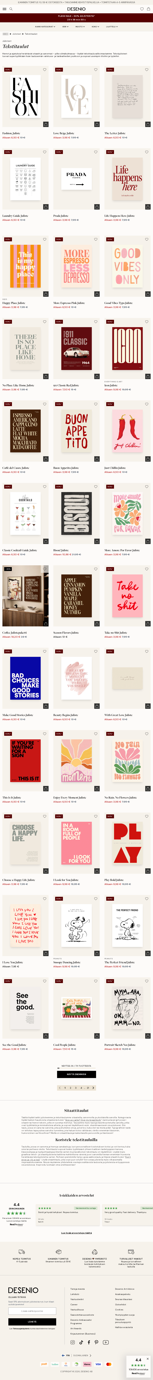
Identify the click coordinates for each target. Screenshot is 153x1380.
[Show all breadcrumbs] (5, 34)
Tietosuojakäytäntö (21, 1328)
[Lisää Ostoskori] (46, 124)
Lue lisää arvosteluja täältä (76, 1233)
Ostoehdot (120, 1304)
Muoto (79, 26)
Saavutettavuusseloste (82, 1315)
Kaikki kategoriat (44, 26)
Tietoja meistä (78, 1289)
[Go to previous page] (59, 1088)
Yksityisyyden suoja (125, 1315)
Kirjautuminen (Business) (83, 1334)
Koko (94, 26)
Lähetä (32, 1321)
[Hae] (11, 9)
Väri (64, 26)
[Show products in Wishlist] (142, 9)
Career (74, 1304)
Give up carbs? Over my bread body (83, 1120)
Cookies (119, 1309)
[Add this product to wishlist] (45, 69)
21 (88, 1087)
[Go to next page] (93, 1088)
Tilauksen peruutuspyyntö (123, 1320)
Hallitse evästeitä (124, 1327)
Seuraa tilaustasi (123, 1299)
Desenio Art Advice (124, 1289)
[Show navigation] (4, 9)
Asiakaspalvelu (122, 1294)
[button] (138, 1367)
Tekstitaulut (31, 34)
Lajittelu (111, 26)
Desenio (85, 1371)
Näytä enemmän (76, 1074)
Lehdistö (75, 1294)
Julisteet (16, 34)
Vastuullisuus (77, 1309)
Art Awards (76, 1328)
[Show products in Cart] (148, 9)
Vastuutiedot (77, 1299)
